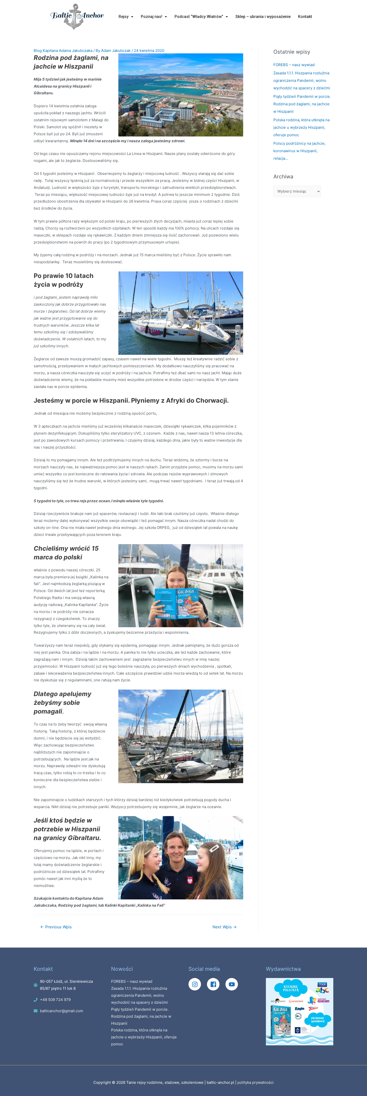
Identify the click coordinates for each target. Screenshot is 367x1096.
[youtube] (232, 984)
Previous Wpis (56, 927)
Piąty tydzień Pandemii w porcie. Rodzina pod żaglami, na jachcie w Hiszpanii (302, 104)
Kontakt (305, 16)
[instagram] (197, 984)
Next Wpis (224, 927)
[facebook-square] (215, 984)
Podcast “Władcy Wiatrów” (199, 16)
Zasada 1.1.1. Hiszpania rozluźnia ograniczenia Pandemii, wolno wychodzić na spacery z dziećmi (301, 80)
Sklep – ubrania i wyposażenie (263, 16)
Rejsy (124, 16)
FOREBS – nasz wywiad (294, 64)
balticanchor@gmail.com (61, 1010)
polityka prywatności (255, 1082)
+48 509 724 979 (55, 999)
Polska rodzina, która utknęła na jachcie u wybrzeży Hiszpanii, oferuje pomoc (301, 127)
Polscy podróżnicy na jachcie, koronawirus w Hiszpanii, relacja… (299, 151)
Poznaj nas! (151, 16)
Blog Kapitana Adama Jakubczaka (63, 50)
